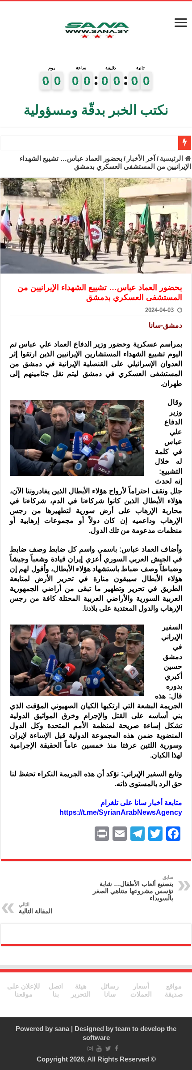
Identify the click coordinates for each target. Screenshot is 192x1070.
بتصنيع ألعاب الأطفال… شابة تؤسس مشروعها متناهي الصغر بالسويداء (133, 888)
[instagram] (90, 1048)
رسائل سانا (110, 990)
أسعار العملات (141, 990)
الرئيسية (172, 158)
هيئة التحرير (81, 990)
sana (61, 1028)
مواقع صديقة (174, 990)
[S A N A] (96, 30)
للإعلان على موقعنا (23, 990)
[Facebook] (116, 1048)
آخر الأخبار (141, 158)
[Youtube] (99, 1048)
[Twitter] (108, 1048)
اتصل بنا (56, 990)
